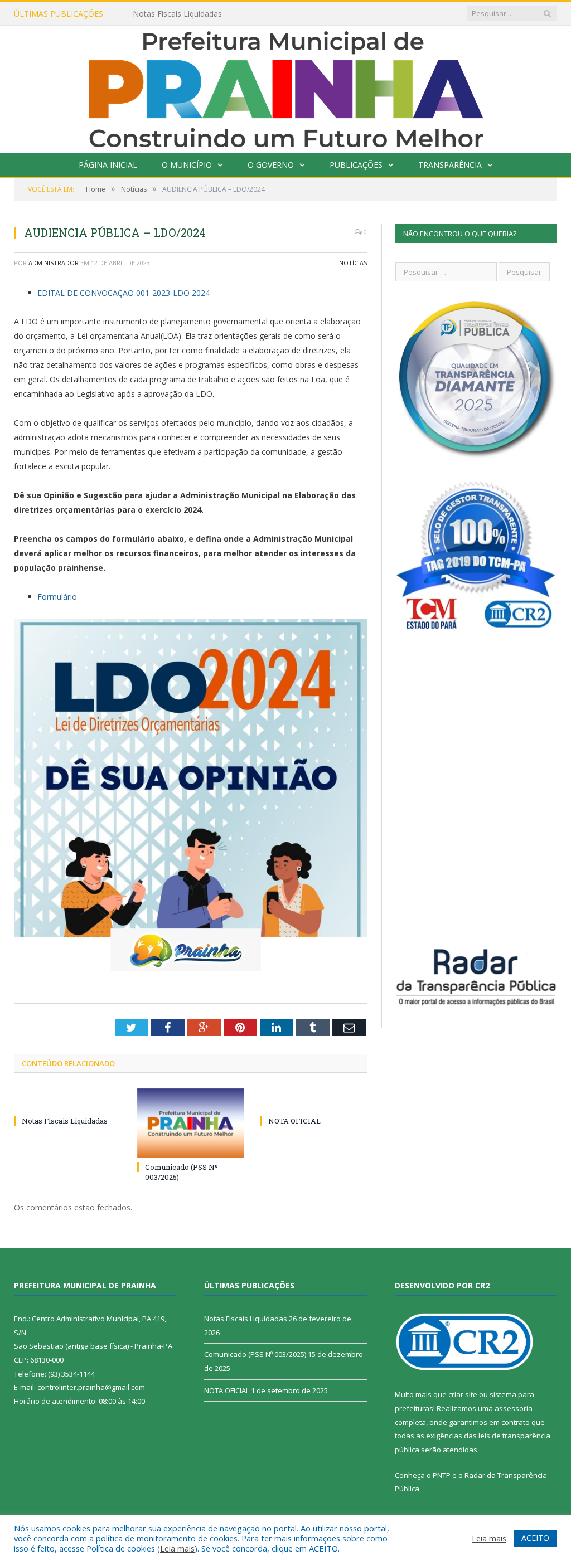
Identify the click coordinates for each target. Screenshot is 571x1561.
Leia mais (177, 1548)
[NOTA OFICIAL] (313, 1100)
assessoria (514, 1408)
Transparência (450, 164)
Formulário (57, 596)
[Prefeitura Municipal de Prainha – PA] (285, 86)
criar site (462, 1394)
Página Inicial (108, 164)
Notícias (353, 263)
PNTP (442, 1475)
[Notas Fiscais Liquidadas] (67, 1100)
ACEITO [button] (535, 1538)
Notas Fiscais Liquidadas (177, 14)
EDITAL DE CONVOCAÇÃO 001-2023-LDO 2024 (123, 293)
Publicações (356, 164)
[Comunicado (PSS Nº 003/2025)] (190, 1123)
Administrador (53, 263)
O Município (187, 164)
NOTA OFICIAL (294, 1121)
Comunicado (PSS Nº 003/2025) (255, 1354)
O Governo (271, 164)
